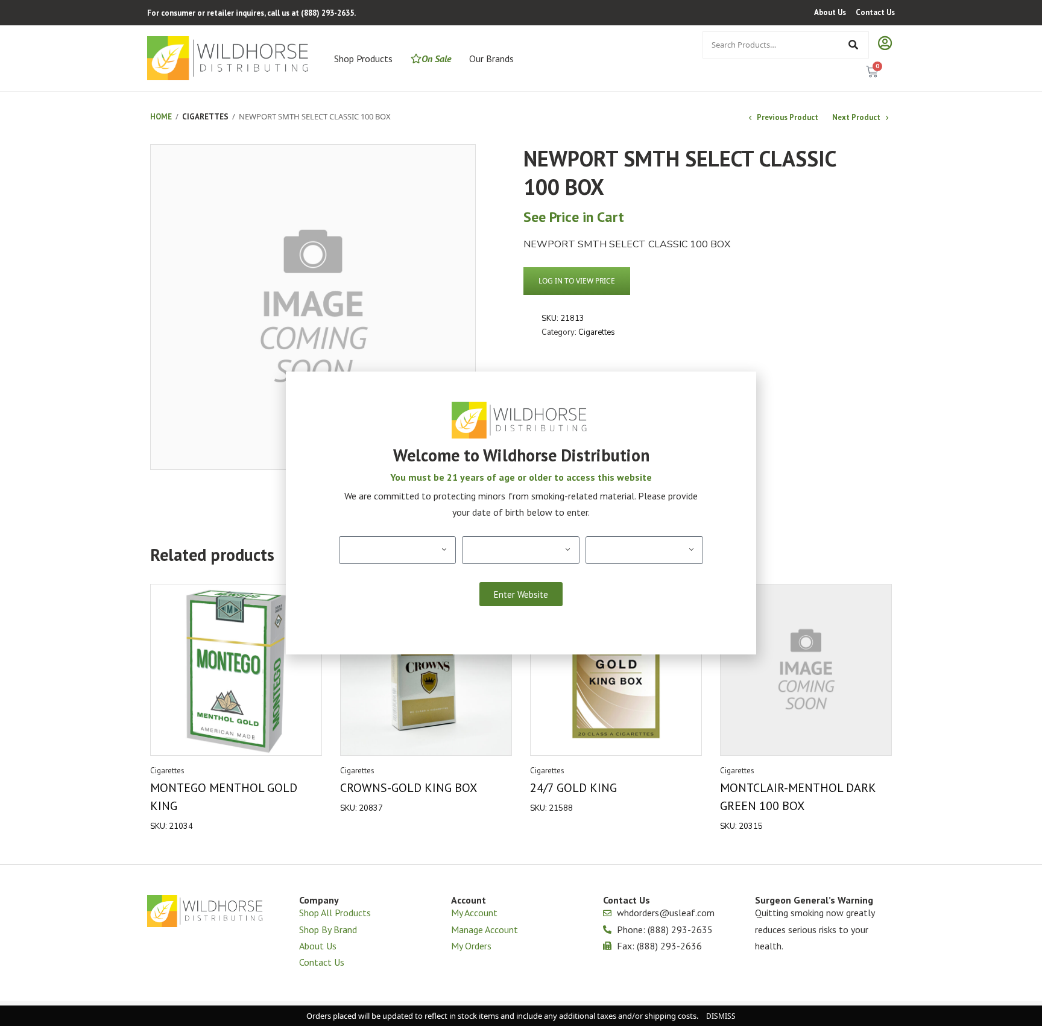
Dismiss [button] (721, 1016)
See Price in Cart (573, 216)
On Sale (436, 58)
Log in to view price (576, 281)
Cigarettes (205, 117)
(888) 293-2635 (327, 13)
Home (161, 117)
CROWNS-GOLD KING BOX (408, 788)
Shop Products (363, 58)
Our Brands (491, 58)
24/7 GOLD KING (573, 788)
